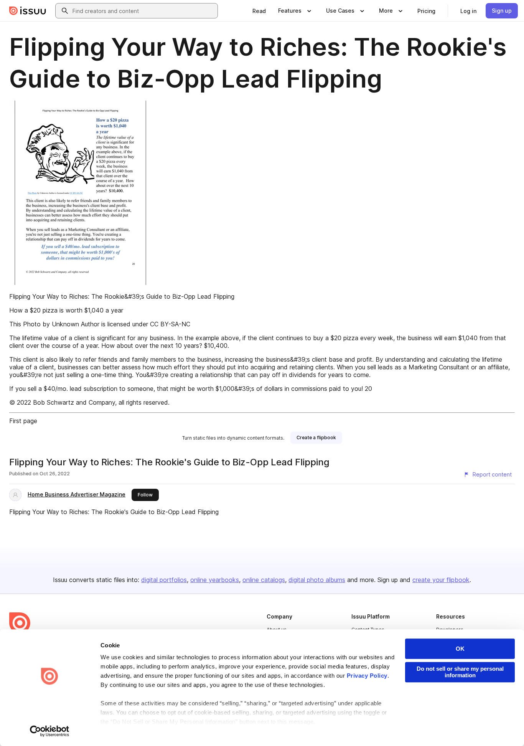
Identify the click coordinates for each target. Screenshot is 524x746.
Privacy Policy (367, 675)
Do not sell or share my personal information (460, 671)
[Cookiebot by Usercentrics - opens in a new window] (49, 731)
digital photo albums (316, 580)
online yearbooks (214, 580)
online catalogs (263, 580)
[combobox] (143, 10)
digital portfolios (164, 580)
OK (460, 648)
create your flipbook (441, 580)
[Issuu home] (27, 11)
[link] (259, 10)
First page (23, 421)
